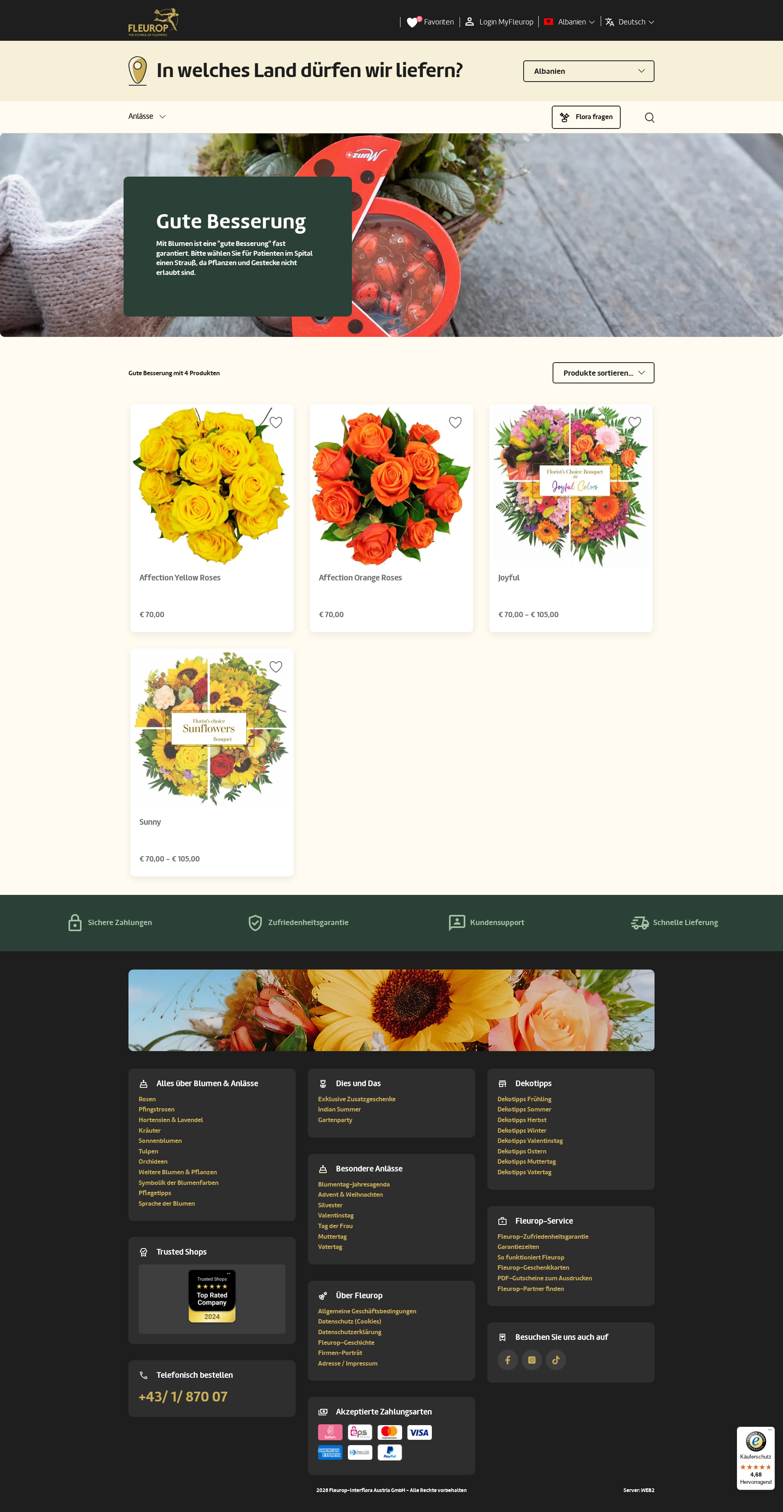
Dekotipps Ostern (522, 1151)
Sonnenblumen (160, 1141)
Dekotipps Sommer (524, 1109)
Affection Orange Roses (360, 578)
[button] (147, 116)
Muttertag (332, 1237)
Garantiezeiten (518, 1247)
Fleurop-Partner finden (531, 1289)
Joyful (509, 578)
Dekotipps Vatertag (524, 1172)
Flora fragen (594, 117)
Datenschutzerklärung (349, 1332)
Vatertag (330, 1247)
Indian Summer (339, 1109)
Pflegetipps (155, 1193)
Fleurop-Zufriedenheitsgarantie (543, 1237)
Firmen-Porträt (340, 1353)
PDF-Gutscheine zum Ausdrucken (545, 1278)
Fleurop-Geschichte (346, 1343)
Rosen (147, 1099)
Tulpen (148, 1151)
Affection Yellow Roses (180, 578)
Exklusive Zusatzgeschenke (357, 1099)
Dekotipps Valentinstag (530, 1141)
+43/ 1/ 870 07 (183, 1397)
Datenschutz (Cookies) (349, 1321)
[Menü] (770, 1432)
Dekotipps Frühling (524, 1099)
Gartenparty (335, 1120)
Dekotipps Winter (522, 1131)
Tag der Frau (335, 1226)
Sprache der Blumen (167, 1204)
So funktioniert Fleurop (531, 1257)
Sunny (150, 822)
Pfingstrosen (157, 1109)
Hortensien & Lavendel (171, 1120)
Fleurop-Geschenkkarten (533, 1268)
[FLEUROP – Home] (153, 22)
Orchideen (153, 1162)
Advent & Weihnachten (350, 1195)
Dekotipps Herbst (522, 1120)
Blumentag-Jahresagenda (354, 1184)
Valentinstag (336, 1215)
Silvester (330, 1205)
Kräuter (150, 1131)
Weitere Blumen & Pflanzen (178, 1172)
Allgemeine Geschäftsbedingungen (367, 1311)
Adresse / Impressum (348, 1363)
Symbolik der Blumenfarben (179, 1183)
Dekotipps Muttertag (527, 1162)
